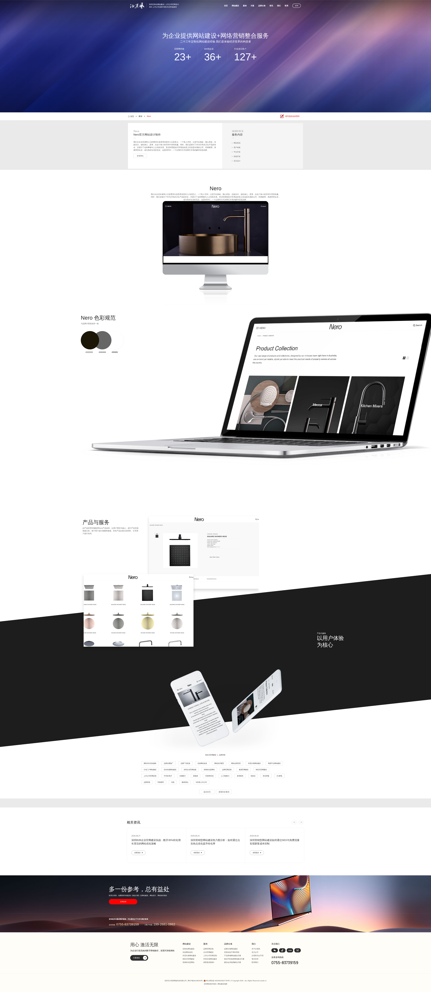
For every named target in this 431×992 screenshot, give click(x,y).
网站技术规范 (219, 763)
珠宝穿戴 (266, 776)
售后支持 (255, 959)
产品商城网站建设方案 (232, 955)
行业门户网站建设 (150, 769)
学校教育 (160, 782)
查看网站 (140, 156)
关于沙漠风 (256, 949)
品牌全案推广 (168, 763)
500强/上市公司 (201, 782)
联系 (286, 6)
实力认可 (255, 952)
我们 (279, 6)
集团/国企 (185, 782)
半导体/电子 (168, 776)
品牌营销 (222, 755)
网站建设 (235, 6)
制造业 (253, 776)
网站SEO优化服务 (150, 763)
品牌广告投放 (185, 763)
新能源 (195, 776)
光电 (172, 782)
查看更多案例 (224, 792)
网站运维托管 (236, 763)
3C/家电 (279, 776)
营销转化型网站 (209, 769)
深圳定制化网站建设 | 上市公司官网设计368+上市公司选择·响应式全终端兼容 (164, 5)
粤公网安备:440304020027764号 (218, 981)
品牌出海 (261, 6)
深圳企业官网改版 (190, 769)
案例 (245, 6)
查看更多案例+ (208, 962)
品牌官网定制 (227, 769)
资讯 (271, 6)
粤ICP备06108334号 (195, 981)
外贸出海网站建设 (254, 763)
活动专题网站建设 (170, 769)
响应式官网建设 (210, 755)
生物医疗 (182, 776)
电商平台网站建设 (274, 763)
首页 (226, 6)
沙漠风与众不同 (257, 955)
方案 (252, 6)
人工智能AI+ (225, 776)
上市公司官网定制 (150, 776)
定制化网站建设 (188, 949)
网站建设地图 (222, 984)
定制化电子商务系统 (231, 952)
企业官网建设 (208, 952)
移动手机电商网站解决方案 (234, 959)
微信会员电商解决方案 (232, 962)
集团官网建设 (243, 769)
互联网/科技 (209, 776)
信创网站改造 (202, 763)
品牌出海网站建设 (231, 949)
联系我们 (255, 962)
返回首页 (207, 792)
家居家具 (240, 776)
